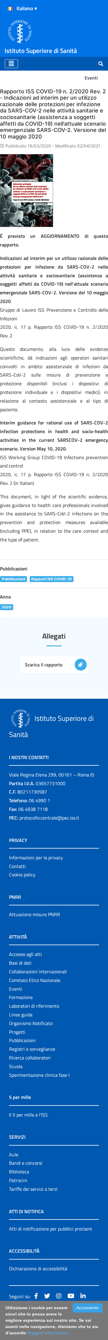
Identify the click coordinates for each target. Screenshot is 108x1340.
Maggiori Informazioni (47, 1332)
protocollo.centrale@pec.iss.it (49, 817)
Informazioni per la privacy (36, 857)
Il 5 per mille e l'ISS (28, 1114)
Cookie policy (22, 874)
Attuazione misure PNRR (34, 914)
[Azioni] (10, 8)
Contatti (17, 866)
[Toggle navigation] (11, 63)
